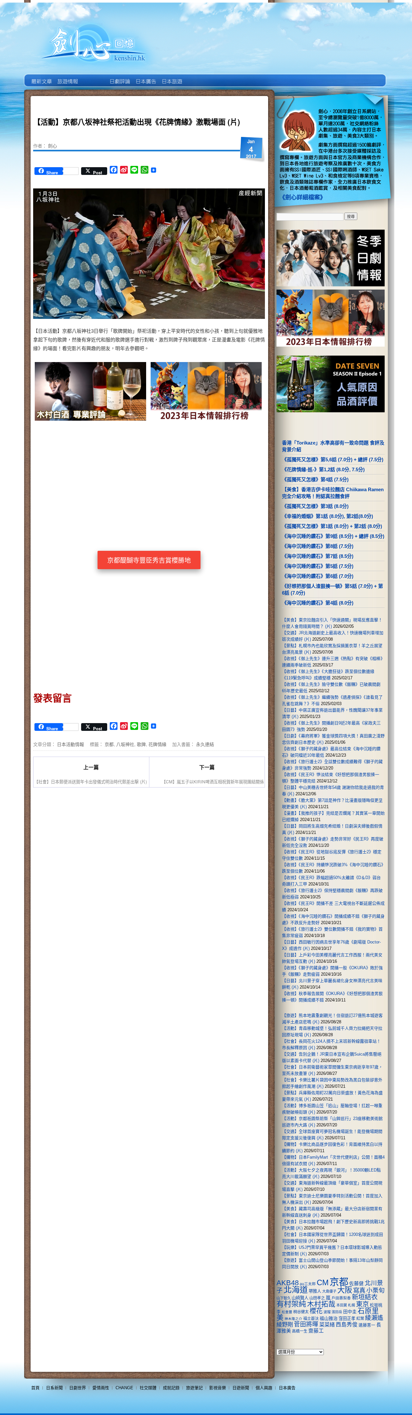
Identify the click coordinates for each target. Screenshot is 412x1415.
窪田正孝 (347, 1318)
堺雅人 (315, 1291)
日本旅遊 (171, 76)
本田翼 (341, 1305)
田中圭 (350, 1311)
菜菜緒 (327, 1324)
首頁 (35, 1387)
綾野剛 (284, 1324)
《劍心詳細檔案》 (302, 197)
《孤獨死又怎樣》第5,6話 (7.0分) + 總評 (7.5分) (332, 459)
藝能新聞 (67, 76)
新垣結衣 (365, 1297)
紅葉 (360, 1318)
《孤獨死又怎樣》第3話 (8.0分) (315, 506)
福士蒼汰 (311, 1318)
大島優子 (329, 1291)
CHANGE (124, 1387)
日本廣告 (145, 76)
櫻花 (316, 1311)
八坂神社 (125, 744)
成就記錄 (171, 1387)
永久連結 (205, 744)
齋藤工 (316, 1331)
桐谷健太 (301, 1312)
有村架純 (291, 1304)
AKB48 (287, 1283)
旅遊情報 (93, 76)
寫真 (359, 1290)
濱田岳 (337, 1312)
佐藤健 (356, 1283)
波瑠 (327, 1312)
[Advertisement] (205, 477)
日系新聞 (54, 1387)
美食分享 (197, 76)
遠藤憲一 (367, 1325)
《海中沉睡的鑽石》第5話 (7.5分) (317, 566)
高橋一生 (299, 1331)
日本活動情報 (70, 744)
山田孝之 (317, 1298)
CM (323, 1282)
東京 (362, 1304)
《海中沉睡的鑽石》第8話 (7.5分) (317, 546)
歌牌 (141, 744)
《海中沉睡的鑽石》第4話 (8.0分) (317, 603)
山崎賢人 (300, 1297)
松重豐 (287, 1312)
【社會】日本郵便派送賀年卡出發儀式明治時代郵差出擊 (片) (90, 782)
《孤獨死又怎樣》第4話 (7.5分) (315, 479)
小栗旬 (375, 1290)
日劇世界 (119, 76)
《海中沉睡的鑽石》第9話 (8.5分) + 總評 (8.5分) (333, 536)
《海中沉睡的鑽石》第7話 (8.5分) (317, 556)
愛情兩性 (100, 1387)
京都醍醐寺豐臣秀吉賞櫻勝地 (149, 560)
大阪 (344, 1290)
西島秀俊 (347, 1325)
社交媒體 (148, 1387)
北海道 (296, 1289)
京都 (109, 744)
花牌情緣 (157, 744)
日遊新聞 (240, 1387)
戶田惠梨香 (341, 1298)
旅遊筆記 (194, 1387)
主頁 (41, 76)
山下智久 (283, 1298)
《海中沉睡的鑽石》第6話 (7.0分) (317, 576)
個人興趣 (264, 1387)
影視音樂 (217, 1387)
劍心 (52, 145)
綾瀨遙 (374, 1318)
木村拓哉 (321, 1304)
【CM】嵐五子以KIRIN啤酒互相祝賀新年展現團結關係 (213, 782)
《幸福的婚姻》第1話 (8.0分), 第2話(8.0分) (327, 516)
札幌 (351, 1305)
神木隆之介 (293, 1319)
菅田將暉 (306, 1324)
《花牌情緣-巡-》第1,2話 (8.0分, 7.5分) (323, 469)
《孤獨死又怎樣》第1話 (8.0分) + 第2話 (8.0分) (332, 526)
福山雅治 (329, 1318)
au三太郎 (308, 1284)
